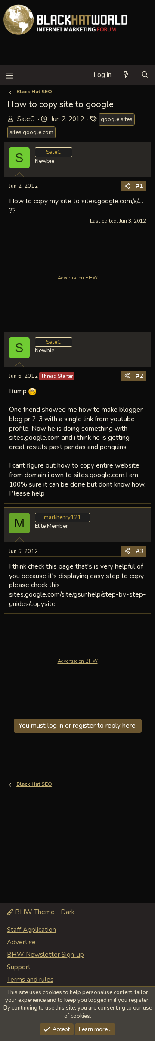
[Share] (127, 186)
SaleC (25, 119)
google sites (117, 119)
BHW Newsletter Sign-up (45, 954)
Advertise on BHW (78, 278)
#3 (139, 551)
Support (19, 967)
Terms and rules (30, 979)
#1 (139, 186)
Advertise (21, 942)
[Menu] (9, 75)
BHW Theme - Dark (43, 912)
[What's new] (126, 75)
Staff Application (31, 929)
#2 (139, 376)
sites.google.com (31, 132)
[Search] (145, 75)
